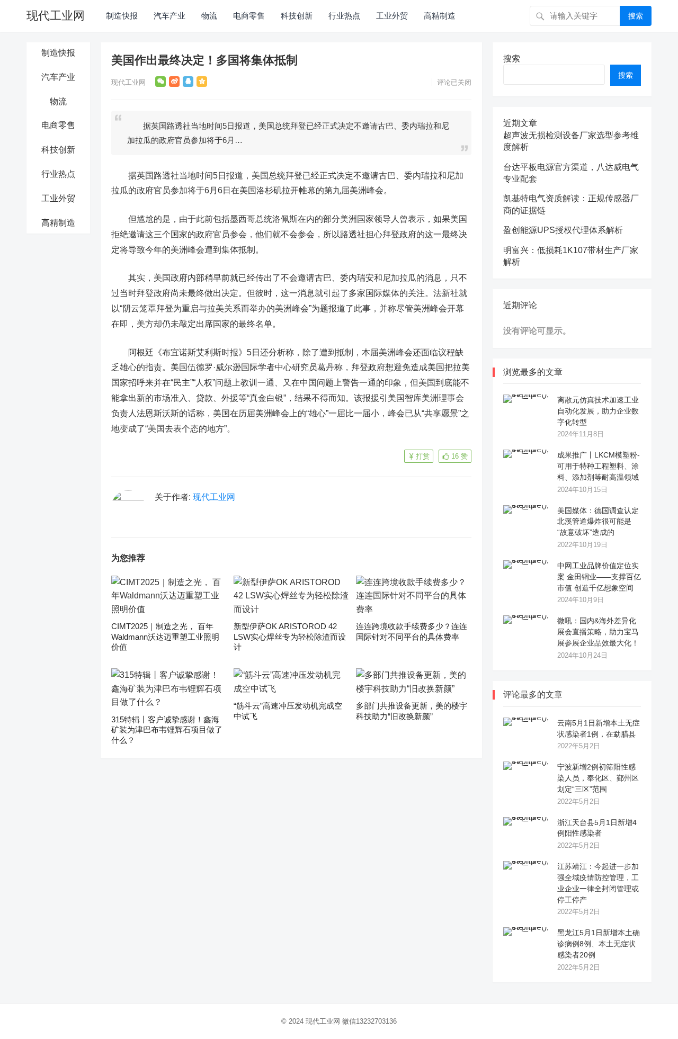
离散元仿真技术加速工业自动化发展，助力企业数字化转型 (598, 411)
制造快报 (122, 15)
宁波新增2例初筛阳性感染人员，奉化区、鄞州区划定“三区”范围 (598, 778)
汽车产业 (169, 15)
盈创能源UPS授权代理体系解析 (563, 230)
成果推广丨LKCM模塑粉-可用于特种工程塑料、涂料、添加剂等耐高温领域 (598, 466)
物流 (209, 15)
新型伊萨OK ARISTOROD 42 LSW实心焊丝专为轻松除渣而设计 (290, 636)
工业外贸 (392, 15)
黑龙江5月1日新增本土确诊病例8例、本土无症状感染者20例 (598, 943)
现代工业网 (55, 15)
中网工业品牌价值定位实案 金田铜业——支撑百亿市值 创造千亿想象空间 (599, 576)
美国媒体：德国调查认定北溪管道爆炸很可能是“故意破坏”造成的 (598, 521)
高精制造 (440, 15)
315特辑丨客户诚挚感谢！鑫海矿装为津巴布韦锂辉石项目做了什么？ (166, 730)
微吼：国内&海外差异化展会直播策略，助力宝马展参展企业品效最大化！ (598, 631)
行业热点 (344, 15)
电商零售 (249, 15)
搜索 (635, 16)
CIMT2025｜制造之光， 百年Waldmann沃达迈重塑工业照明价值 (165, 636)
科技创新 (297, 15)
